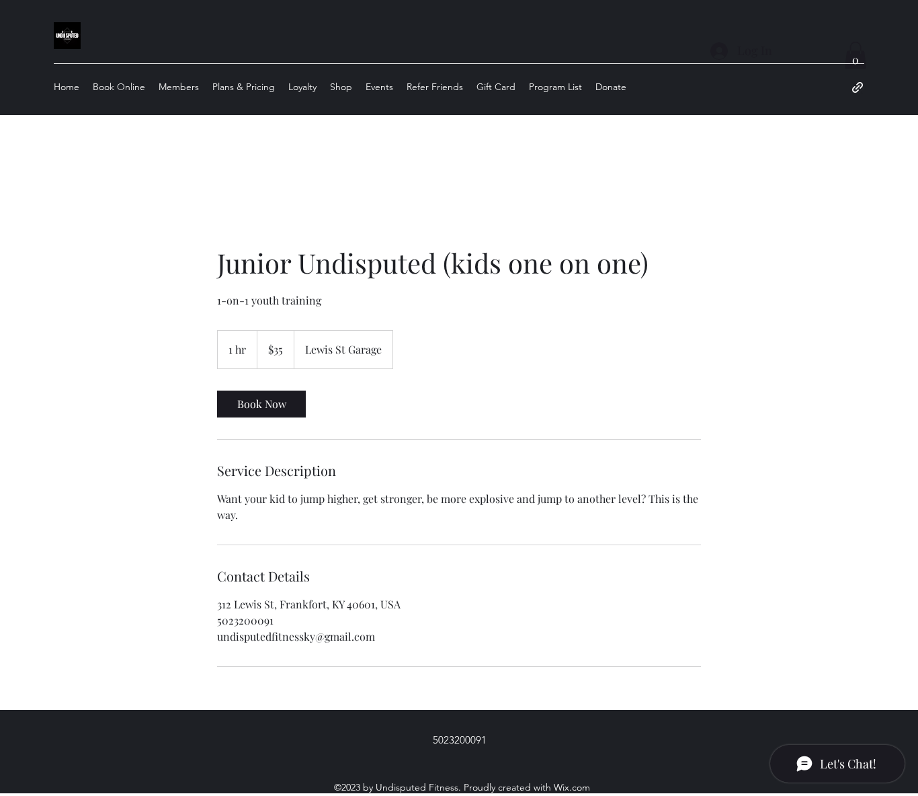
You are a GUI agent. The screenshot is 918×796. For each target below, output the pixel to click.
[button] (855, 55)
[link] (261, 404)
